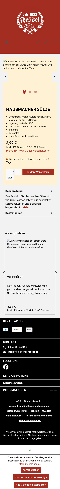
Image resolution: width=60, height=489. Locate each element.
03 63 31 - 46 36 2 (17, 347)
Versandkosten (10, 435)
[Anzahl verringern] (9, 172)
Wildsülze (15, 277)
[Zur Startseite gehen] (30, 21)
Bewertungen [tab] (13, 212)
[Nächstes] (54, 77)
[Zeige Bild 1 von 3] (24, 92)
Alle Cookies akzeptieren (31, 484)
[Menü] (6, 42)
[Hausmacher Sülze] (30, 77)
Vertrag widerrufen (16, 411)
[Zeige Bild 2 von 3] (30, 92)
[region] (30, 79)
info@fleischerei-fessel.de (23, 351)
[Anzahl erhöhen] (18, 172)
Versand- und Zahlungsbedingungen (29, 406)
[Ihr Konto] (46, 42)
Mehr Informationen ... (30, 464)
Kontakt (34, 411)
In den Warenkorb (38, 172)
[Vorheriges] (5, 77)
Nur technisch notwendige (31, 477)
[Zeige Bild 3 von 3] (35, 92)
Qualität (46, 411)
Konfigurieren (31, 469)
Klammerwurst (14, 415)
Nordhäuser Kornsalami (39, 415)
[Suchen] (38, 42)
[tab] (29, 199)
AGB (18, 401)
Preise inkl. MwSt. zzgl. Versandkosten (28, 150)
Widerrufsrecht (32, 401)
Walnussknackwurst (30, 420)
